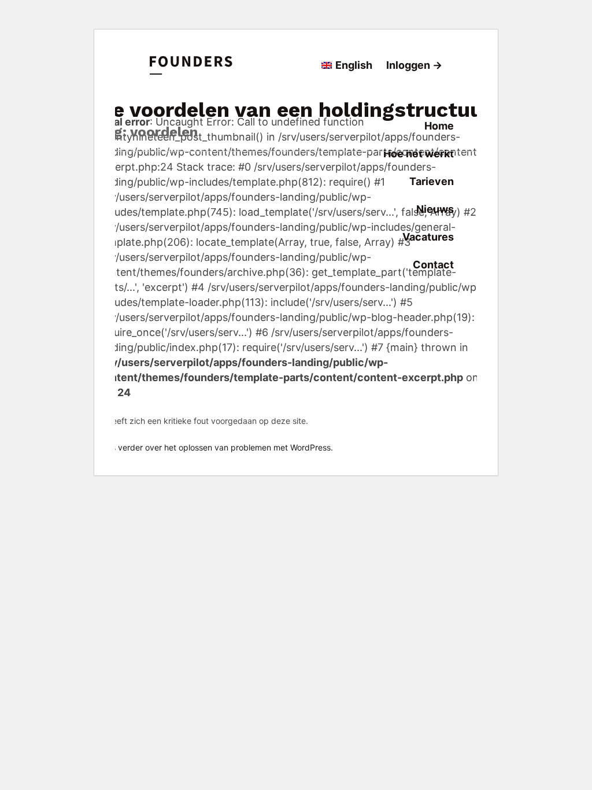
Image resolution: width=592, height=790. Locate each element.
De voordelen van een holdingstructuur (294, 110)
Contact (433, 265)
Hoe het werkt (418, 153)
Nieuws (435, 209)
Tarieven (431, 181)
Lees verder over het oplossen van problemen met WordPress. (215, 447)
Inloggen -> (414, 65)
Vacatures (428, 237)
